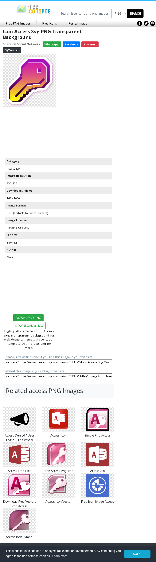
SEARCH (135, 13)
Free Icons (49, 23)
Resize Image (77, 23)
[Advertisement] (29, 132)
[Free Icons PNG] (34, 9)
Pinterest (90, 44)
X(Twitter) (12, 50)
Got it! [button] (137, 553)
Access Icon (14, 168)
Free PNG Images (18, 23)
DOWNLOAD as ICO (29, 326)
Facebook (71, 44)
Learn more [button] (59, 556)
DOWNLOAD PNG (28, 318)
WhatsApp (51, 44)
